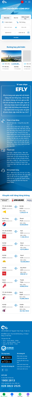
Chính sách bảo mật (22, 358)
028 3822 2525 (10, 385)
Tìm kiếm (16, 37)
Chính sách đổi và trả (22, 369)
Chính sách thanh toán (22, 364)
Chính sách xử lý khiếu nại (23, 366)
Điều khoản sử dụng (22, 356)
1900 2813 (8, 380)
